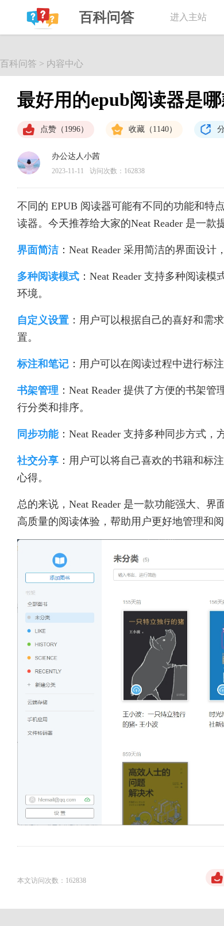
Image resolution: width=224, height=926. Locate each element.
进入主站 (188, 17)
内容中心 (65, 63)
